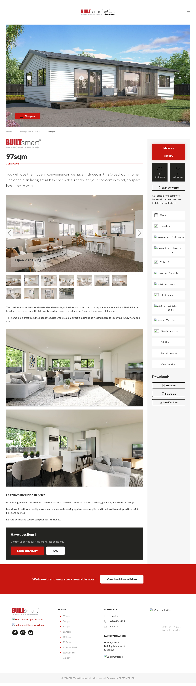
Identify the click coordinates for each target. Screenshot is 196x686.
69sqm (66, 616)
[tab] (13, 280)
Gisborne (109, 649)
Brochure (170, 388)
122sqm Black (70, 647)
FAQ (55, 550)
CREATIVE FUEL (126, 678)
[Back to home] (98, 12)
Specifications (170, 405)
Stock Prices (69, 652)
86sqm (66, 621)
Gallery (66, 657)
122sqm (67, 642)
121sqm (67, 636)
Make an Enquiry (27, 550)
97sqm (66, 626)
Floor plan (170, 397)
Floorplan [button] (30, 116)
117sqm (67, 631)
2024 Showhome (170, 187)
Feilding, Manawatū (114, 646)
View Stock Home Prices (122, 579)
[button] (188, 12)
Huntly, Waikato (112, 642)
